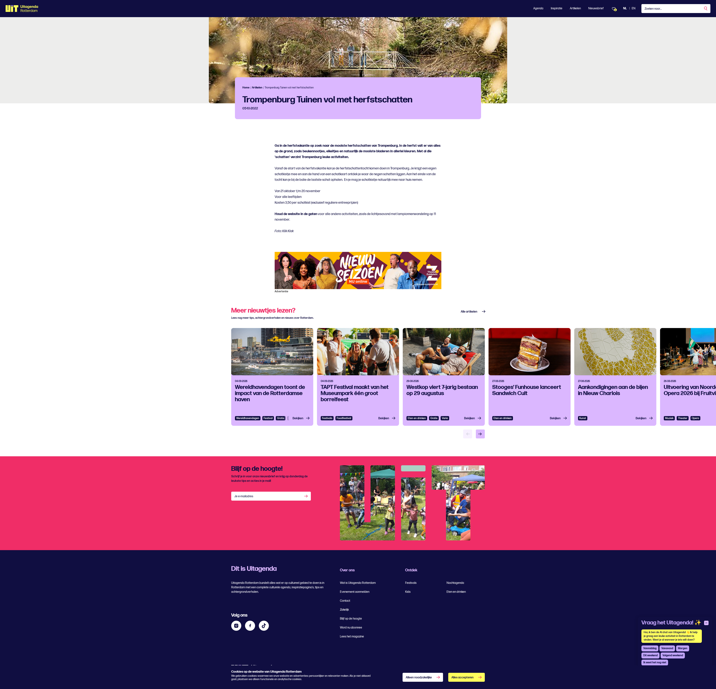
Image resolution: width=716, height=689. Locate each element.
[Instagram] (236, 626)
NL (625, 8)
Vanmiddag (650, 648)
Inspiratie (556, 8)
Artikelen (575, 8)
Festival (268, 418)
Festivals (327, 418)
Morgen (682, 648)
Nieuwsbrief (596, 8)
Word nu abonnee (351, 627)
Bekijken (298, 418)
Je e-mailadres (243, 496)
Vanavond (667, 648)
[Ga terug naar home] (22, 8)
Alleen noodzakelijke (419, 677)
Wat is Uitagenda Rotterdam (358, 583)
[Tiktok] (264, 626)
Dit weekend (650, 655)
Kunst (582, 418)
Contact (345, 601)
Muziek (669, 418)
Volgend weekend (672, 655)
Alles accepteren (462, 677)
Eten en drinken (417, 418)
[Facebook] (250, 626)
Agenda (538, 8)
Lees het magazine (352, 636)
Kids (408, 592)
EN (633, 8)
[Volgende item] (480, 433)
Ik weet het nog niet (654, 662)
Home (245, 87)
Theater (682, 418)
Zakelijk (344, 610)
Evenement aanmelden (354, 592)
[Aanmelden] (306, 496)
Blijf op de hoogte (351, 618)
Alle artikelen (469, 312)
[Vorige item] (467, 433)
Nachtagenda (455, 583)
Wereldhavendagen (247, 418)
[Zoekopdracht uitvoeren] (705, 8)
